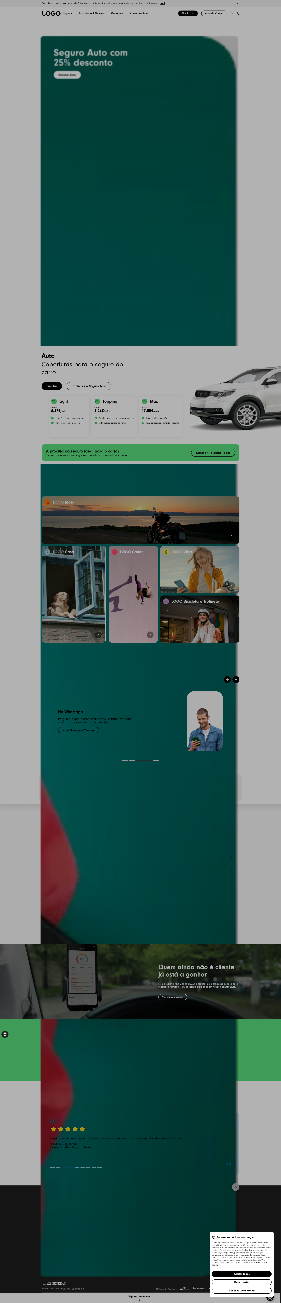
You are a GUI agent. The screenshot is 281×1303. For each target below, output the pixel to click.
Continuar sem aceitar (242, 1290)
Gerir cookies (242, 1282)
